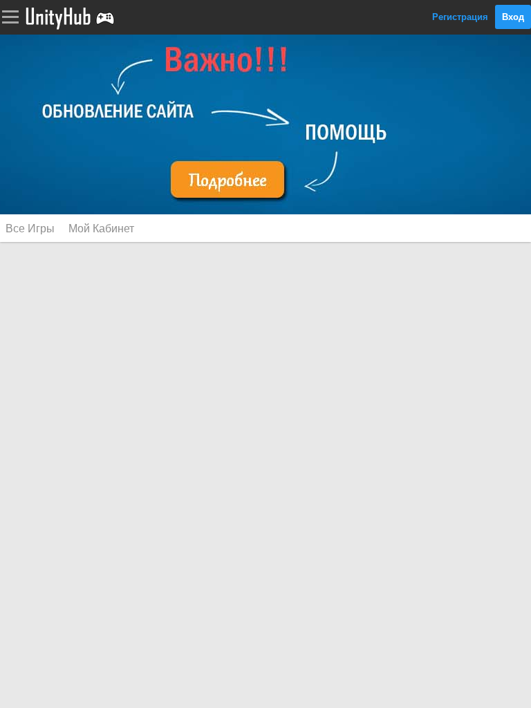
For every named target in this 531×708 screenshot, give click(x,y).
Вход (513, 17)
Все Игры (30, 228)
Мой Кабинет (101, 228)
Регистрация (460, 17)
